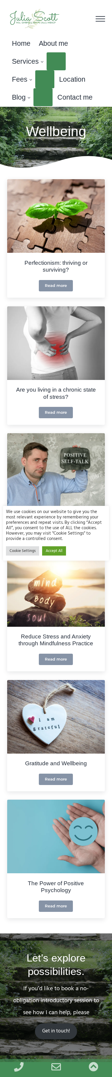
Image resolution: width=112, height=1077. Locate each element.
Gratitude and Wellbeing (56, 763)
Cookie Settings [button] (23, 551)
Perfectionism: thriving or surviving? (56, 266)
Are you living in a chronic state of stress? (56, 393)
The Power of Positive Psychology (56, 887)
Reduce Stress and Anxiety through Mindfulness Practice (56, 640)
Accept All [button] (54, 551)
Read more (59, 286)
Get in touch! (56, 1031)
